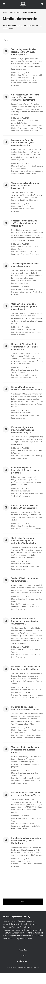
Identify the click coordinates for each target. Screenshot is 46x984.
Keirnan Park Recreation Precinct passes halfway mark (25, 388)
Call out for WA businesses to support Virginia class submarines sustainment (25, 97)
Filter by (6, 40)
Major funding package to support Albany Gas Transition (25, 708)
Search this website (42, 4)
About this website (23, 961)
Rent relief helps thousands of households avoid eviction (25, 668)
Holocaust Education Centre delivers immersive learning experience (24, 347)
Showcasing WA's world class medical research (25, 265)
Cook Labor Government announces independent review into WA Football (22, 541)
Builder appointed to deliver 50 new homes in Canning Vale (25, 794)
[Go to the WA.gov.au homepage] (23, 4)
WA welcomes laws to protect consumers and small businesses (25, 185)
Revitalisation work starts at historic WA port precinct (24, 506)
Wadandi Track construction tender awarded (24, 579)
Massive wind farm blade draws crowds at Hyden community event (23, 143)
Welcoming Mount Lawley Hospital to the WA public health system (23, 52)
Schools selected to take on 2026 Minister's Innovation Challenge (24, 223)
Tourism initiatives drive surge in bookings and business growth (25, 750)
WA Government (14, 12)
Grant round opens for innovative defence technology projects (25, 470)
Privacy (23, 955)
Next (23, 901)
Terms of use (23, 950)
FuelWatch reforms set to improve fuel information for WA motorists (24, 621)
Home (5, 12)
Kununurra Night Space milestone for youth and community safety (22, 430)
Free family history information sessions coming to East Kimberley (26, 840)
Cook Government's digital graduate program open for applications (24, 306)
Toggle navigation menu (4, 4)
